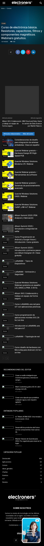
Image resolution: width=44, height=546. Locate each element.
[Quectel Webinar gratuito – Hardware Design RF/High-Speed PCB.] (8, 153)
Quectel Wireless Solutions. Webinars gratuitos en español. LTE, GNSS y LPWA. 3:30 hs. (28, 285)
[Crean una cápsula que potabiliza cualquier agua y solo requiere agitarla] (8, 400)
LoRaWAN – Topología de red (27, 336)
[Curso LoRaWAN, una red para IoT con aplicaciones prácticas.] (8, 307)
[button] (3, 3)
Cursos (9, 8)
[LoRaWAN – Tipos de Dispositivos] (8, 263)
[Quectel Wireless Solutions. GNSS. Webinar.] (8, 196)
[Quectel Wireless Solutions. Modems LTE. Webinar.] (8, 164)
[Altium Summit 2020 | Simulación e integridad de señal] (8, 229)
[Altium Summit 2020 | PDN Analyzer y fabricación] (8, 218)
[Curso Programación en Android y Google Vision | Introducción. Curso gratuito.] (8, 239)
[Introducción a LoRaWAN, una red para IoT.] (8, 328)
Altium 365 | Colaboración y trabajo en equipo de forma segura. (11, 123)
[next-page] (7, 358)
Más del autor (28, 134)
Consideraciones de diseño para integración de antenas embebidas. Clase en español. (27, 142)
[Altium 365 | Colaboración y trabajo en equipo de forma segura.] (8, 296)
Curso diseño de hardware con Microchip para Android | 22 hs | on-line (28, 350)
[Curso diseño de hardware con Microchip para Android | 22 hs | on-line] (8, 350)
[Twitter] (23, 52)
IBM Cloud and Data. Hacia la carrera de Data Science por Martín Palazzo (32, 123)
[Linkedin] (33, 52)
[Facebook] (18, 52)
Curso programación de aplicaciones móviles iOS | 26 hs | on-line (27, 317)
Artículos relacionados (12, 134)
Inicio (3, 8)
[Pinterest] (28, 52)
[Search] (41, 3)
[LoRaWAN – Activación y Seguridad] (8, 274)
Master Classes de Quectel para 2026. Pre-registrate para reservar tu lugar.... (28, 441)
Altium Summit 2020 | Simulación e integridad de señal (26, 228)
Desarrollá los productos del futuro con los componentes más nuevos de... (27, 430)
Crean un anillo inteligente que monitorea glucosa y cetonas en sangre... (26, 378)
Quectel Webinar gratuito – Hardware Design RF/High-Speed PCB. (26, 153)
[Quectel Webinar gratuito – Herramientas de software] (8, 175)
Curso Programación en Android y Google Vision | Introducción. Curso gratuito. (27, 239)
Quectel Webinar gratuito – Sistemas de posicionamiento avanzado (27, 185)
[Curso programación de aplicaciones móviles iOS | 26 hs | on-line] (8, 317)
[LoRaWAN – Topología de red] (8, 339)
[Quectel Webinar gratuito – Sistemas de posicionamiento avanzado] (8, 185)
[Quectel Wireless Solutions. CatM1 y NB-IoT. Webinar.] (8, 207)
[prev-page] (3, 358)
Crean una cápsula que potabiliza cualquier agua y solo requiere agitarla (27, 400)
